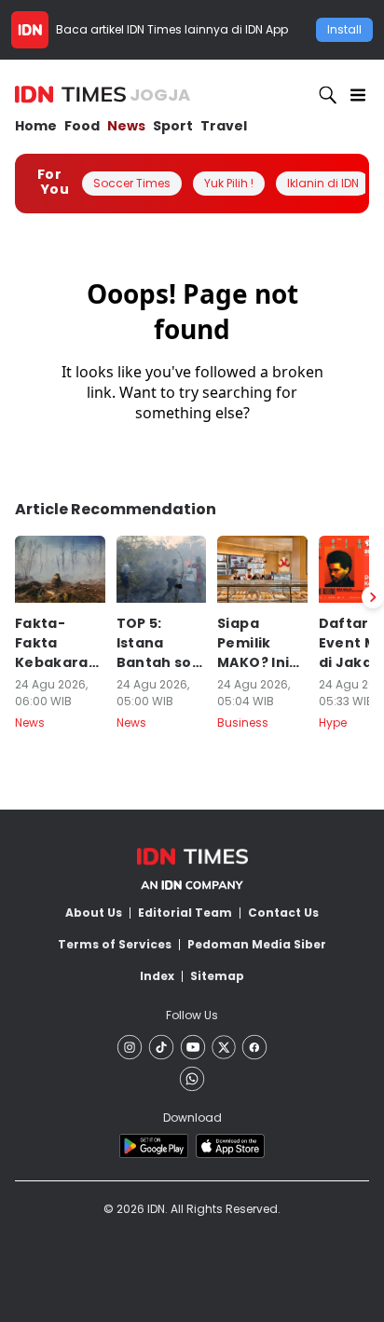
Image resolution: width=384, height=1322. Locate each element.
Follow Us (192, 1015)
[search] (328, 95)
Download (192, 1117)
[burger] (358, 95)
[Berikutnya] (373, 597)
